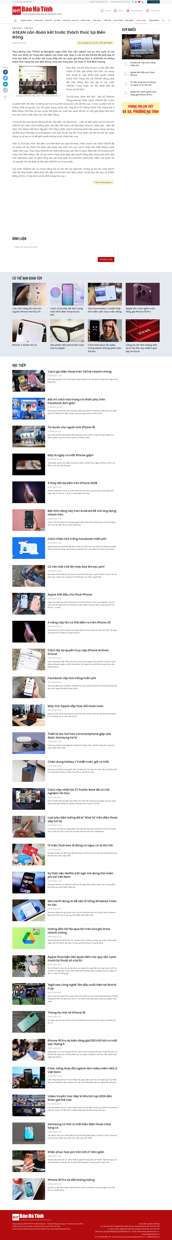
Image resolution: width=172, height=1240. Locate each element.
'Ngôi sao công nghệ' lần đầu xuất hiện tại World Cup (82, 986)
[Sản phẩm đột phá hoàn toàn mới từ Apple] (67, 330)
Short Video (26, 20)
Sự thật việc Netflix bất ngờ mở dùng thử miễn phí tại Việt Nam (80, 875)
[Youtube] (139, 2)
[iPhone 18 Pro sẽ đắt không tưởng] (28, 1189)
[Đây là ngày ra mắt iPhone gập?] (28, 464)
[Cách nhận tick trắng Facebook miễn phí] (28, 548)
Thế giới (107, 20)
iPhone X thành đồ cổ (24, 345)
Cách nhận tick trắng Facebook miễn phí (77, 539)
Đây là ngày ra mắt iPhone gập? (70, 455)
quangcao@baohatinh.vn (135, 1237)
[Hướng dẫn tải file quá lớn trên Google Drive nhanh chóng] (28, 938)
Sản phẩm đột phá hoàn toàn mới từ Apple (67, 346)
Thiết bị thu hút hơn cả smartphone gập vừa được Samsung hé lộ (79, 735)
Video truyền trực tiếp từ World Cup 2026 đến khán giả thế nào (80, 1098)
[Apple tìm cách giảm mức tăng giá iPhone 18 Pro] (143, 294)
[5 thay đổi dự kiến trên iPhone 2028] (28, 492)
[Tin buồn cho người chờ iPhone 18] (28, 436)
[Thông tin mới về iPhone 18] (28, 1022)
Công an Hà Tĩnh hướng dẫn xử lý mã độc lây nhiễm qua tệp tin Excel (141, 348)
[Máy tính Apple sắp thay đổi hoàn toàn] (28, 715)
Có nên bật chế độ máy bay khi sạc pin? (76, 567)
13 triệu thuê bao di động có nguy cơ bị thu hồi (143, 83)
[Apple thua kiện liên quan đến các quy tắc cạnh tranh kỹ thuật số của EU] (28, 966)
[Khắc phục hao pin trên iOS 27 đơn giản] (28, 1161)
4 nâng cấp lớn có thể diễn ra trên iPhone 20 (79, 622)
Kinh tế (48, 20)
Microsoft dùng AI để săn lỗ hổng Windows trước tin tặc (82, 903)
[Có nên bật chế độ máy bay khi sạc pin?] (28, 576)
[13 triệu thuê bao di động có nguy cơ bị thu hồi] (28, 854)
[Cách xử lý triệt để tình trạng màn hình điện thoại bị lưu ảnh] (67, 294)
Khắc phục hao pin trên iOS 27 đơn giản (76, 1152)
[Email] (5, 84)
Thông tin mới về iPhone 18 (66, 1013)
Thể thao (97, 20)
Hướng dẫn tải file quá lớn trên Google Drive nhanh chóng (79, 930)
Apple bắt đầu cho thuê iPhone (142, 74)
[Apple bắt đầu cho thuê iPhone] (28, 604)
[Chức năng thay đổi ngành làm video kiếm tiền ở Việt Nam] (28, 1077)
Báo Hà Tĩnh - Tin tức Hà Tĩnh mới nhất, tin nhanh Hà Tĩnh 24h (38, 10)
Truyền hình (155, 11)
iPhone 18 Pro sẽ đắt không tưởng (71, 1180)
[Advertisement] (63, 204)
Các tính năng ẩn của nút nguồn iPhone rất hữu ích (26, 310)
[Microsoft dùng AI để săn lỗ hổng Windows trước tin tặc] (28, 910)
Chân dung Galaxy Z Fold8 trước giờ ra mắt (78, 762)
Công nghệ (141, 20)
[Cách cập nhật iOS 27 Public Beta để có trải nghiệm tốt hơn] (28, 799)
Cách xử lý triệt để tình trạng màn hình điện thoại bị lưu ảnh (66, 311)
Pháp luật (85, 20)
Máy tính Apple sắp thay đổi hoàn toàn (75, 706)
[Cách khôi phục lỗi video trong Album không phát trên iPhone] (105, 330)
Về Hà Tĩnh (118, 20)
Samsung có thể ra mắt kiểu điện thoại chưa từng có (79, 1126)
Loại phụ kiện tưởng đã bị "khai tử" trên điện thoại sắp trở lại (82, 819)
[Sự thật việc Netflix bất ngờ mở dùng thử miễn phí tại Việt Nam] (28, 882)
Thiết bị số (28, 28)
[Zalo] (143, 2)
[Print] (5, 90)
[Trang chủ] (15, 20)
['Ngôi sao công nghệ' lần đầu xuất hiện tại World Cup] (28, 994)
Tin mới (108, 11)
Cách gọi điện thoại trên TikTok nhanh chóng (79, 372)
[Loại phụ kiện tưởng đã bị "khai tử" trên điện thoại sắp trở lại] (28, 827)
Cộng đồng (154, 20)
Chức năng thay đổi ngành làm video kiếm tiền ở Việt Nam (82, 1070)
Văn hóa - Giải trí (70, 20)
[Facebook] (132, 2)
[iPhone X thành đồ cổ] (29, 330)
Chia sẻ (5, 67)
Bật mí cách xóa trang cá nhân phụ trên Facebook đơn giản (76, 401)
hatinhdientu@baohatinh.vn (148, 1231)
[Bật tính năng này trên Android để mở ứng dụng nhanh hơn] (28, 520)
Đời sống (129, 20)
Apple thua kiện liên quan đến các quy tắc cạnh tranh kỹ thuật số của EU (82, 958)
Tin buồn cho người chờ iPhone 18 (71, 427)
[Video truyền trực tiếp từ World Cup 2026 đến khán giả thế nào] (28, 1105)
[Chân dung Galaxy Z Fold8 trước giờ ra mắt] (28, 771)
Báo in (120, 11)
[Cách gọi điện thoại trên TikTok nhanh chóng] (28, 381)
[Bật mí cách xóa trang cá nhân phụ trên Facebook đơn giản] (28, 408)
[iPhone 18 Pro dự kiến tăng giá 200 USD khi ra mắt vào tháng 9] (28, 1050)
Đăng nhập (155, 2)
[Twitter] (5, 78)
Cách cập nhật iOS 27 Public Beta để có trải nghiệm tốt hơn (78, 791)
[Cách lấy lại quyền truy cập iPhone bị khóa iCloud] (28, 659)
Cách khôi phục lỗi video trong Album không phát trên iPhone (104, 348)
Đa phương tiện (137, 11)
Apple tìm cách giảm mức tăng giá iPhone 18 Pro (143, 93)
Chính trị (38, 20)
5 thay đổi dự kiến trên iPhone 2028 (72, 483)
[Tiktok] (136, 2)
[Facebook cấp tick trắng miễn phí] (28, 687)
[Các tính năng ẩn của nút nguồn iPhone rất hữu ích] (29, 294)
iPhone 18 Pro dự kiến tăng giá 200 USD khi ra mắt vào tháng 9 (82, 1042)
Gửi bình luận (106, 259)
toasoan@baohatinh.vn (151, 1234)
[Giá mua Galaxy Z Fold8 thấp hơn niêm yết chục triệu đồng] (105, 294)
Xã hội (57, 20)
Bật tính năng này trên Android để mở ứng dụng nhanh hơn (82, 512)
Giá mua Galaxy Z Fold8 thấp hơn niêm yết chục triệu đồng (142, 53)
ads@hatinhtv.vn (153, 1237)
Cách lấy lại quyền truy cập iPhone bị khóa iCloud (78, 652)
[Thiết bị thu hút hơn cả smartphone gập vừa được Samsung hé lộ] (28, 743)
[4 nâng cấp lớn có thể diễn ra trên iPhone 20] (28, 632)
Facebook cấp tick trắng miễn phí (142, 64)
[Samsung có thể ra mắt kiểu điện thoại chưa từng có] (28, 1133)
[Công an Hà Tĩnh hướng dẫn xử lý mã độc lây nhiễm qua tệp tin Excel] (143, 330)
